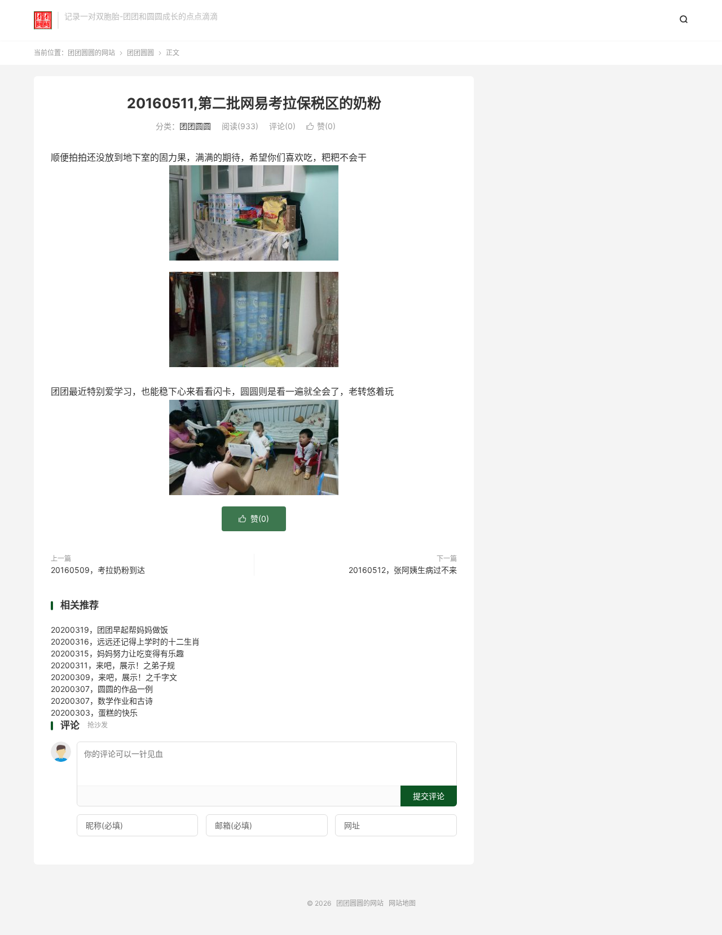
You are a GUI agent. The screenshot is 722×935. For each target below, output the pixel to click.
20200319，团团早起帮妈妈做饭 (109, 629)
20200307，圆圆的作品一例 (102, 689)
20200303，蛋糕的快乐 (94, 712)
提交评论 (428, 796)
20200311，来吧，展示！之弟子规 (113, 665)
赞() (321, 126)
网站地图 (402, 903)
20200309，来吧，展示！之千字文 (114, 677)
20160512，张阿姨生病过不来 (403, 570)
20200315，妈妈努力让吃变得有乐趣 (117, 653)
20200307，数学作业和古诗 (102, 700)
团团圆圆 (140, 52)
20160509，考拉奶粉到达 (98, 570)
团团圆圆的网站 (43, 20)
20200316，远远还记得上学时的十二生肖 (125, 641)
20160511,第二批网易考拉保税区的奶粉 (254, 103)
